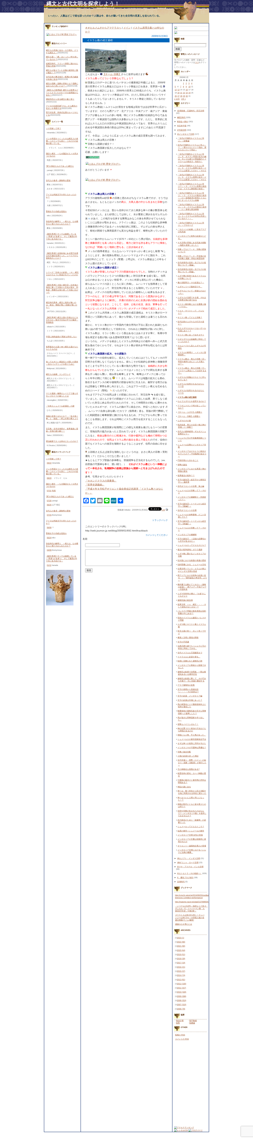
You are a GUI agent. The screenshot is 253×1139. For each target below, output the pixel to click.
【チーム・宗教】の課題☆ (189, 416)
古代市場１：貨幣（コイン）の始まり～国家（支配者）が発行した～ (192, 762)
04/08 (49, 550)
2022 (181, 942)
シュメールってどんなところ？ (191, 826)
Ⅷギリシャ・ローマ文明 (187, 862)
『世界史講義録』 (94, 484)
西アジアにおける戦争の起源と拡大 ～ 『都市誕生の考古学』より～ (192, 577)
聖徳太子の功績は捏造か (56, 211)
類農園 (192, 1023)
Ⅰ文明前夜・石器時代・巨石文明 (190, 111)
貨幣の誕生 (182, 465)
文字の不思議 (183, 642)
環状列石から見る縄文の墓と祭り (60, 99)
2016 (181, 967)
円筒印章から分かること (188, 460)
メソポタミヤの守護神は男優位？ (192, 747)
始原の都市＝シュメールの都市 (191, 831)
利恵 (54, 491)
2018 (181, 959)
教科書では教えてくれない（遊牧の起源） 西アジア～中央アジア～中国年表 (192, 587)
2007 (181, 1005)
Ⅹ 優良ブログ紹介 (185, 877)
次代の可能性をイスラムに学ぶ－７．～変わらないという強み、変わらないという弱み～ (192, 147)
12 (176, 90)
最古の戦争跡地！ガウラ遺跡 (190, 549)
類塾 (178, 1023)
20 (178, 93)
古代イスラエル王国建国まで (190, 653)
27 (178, 96)
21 (181, 93)
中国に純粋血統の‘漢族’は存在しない (61, 337)
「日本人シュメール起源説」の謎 (60, 406)
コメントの (182, 1039)
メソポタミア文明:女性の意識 (190, 835)
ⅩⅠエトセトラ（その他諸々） (189, 873)
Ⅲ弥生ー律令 (182, 122)
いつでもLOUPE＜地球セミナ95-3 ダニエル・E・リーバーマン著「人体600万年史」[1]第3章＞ (191, 908)
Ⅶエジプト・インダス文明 (188, 858)
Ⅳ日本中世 (181, 126)
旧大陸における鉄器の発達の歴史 (192, 560)
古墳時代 (181, 882)
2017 (181, 963)
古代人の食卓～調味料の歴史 (58, 180)
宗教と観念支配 (184, 752)
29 (184, 96)
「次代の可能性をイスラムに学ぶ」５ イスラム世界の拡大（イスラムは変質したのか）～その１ (192, 177)
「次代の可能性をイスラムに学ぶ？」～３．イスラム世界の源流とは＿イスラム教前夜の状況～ (192, 186)
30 (187, 96)
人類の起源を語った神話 (188, 756)
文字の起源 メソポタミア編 (190, 696)
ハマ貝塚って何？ (53, 128)
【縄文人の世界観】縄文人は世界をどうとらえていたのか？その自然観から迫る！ (62, 92)
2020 (181, 950)
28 (181, 96)
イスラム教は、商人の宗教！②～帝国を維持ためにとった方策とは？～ (192, 361)
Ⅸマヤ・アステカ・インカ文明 (190, 867)
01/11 (49, 565)
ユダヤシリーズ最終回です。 (190, 287)
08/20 (49, 478)
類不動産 (193, 1021)
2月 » (183, 99)
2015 (181, 971)
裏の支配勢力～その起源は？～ (191, 282)
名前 (85, 538)
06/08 (49, 527)
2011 (181, 988)
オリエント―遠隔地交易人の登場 (192, 846)
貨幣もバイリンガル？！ (188, 724)
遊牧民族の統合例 (185, 600)
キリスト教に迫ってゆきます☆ (191, 335)
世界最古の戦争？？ (186, 475)
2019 (181, 954)
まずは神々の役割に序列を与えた (192, 743)
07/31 (49, 491)
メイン (127, 27)
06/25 (49, 505)
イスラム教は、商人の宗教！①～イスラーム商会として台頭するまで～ (192, 370)
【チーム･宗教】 (112, 74)
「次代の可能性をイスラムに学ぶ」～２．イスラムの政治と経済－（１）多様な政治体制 (192, 207)
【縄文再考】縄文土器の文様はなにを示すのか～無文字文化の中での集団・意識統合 (62, 319)
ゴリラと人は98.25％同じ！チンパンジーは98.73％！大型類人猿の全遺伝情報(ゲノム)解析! (189, 917)
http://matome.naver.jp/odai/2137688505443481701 (196, 902)
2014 (181, 975)
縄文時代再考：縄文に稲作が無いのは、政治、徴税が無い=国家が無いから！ (61, 305)
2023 (180, 938)
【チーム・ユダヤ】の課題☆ (190, 412)
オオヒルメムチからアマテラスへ (103, 27)
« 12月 (177, 99)
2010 (181, 992)
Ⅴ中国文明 (181, 130)
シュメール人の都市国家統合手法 (192, 739)
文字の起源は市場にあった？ (190, 700)
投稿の (180, 1035)
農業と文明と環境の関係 (188, 637)
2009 (181, 996)
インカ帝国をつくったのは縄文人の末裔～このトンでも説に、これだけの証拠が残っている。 (62, 141)
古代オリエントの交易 (187, 510)
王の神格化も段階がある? (188, 769)
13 (178, 90)
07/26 (49, 501)
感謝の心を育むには (183, 924)
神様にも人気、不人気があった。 (192, 735)
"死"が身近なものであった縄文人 (60, 166)
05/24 (49, 538)
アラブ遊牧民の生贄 (186, 685)
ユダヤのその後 (184, 421)
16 (187, 90)
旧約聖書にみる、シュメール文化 (192, 564)
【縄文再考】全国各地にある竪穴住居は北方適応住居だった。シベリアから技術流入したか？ (62, 255)
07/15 (49, 515)
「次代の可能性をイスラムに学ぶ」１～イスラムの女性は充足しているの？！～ (192, 216)
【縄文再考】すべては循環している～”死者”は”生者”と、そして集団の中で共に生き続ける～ (61, 236)
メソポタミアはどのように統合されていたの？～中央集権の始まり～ (192, 453)
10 (189, 87)
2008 (181, 1000)
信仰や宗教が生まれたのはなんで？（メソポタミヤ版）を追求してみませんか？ (192, 813)
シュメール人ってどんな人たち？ (192, 545)
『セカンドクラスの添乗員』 (101, 480)
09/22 (49, 463)
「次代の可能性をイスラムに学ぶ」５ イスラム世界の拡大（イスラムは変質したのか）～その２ (192, 168)
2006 (181, 1009)
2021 (181, 946)
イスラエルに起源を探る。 (189, 657)
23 (187, 93)
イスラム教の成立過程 (187, 397)
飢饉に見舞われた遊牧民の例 (190, 661)
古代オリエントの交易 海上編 (191, 486)
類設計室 (180, 1021)
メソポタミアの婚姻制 (187, 535)
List (163, 510)
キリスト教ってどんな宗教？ (190, 317)
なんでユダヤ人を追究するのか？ (192, 401)
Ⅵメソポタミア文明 (185, 134)
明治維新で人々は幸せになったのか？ (62, 441)
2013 (181, 980)
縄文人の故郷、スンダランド (58, 374)
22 (184, 93)
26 (176, 96)
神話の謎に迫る (184, 787)
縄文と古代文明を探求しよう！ (83, 3)
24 (189, 93)
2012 (181, 984)
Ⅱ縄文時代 (181, 117)
